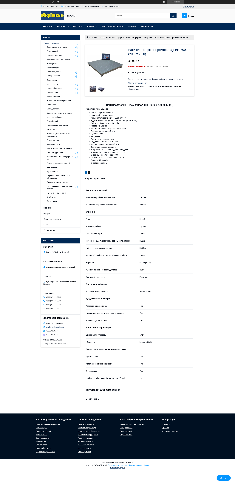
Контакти (92, 26)
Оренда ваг (147, 26)
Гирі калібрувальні (55, 152)
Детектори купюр (85, 441)
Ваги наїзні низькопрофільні (59, 100)
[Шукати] (173, 15)
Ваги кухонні (52, 64)
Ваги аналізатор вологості (58, 163)
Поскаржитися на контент (117, 465)
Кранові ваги (52, 84)
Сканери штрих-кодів (87, 428)
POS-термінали (84, 452)
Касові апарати (84, 448)
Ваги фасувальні (54, 72)
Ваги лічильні (41, 435)
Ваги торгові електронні (57, 47)
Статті (46, 225)
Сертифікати (49, 230)
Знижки (132, 26)
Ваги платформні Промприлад (139, 37)
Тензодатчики (52, 167)
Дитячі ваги (52, 129)
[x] (89, 173)
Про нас (77, 26)
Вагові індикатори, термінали (59, 148)
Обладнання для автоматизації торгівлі (60, 187)
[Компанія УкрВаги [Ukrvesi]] (52, 19)
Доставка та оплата (112, 26)
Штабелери (51, 197)
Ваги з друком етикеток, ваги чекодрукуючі (59, 135)
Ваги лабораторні (54, 88)
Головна (47, 26)
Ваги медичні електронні (57, 125)
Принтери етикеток (86, 424)
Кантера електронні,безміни (58, 59)
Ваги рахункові (53, 76)
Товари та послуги (98, 37)
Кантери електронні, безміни (132, 424)
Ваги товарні (52, 51)
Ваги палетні (52, 92)
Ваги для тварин (54, 109)
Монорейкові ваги (54, 117)
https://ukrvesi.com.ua (54, 323)
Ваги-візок (51, 105)
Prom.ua (130, 463)
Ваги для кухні (126, 428)
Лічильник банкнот (86, 445)
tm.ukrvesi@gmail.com (55, 327)
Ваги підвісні (52, 121)
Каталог (61, 26)
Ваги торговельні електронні (48, 424)
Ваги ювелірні (53, 68)
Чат (225, 478)
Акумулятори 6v (54, 144)
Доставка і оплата (170, 431)
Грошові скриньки (85, 438)
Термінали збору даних (88, 435)
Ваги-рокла (52, 80)
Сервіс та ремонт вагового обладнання (58, 177)
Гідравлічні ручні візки (56, 193)
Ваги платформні (116, 37)
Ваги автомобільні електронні (59, 113)
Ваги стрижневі (53, 96)
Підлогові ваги (53, 140)
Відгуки (47, 213)
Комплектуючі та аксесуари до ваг (60, 158)
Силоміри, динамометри (57, 182)
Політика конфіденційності (139, 465)
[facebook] (86, 173)
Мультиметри (52, 171)
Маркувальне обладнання (89, 431)
